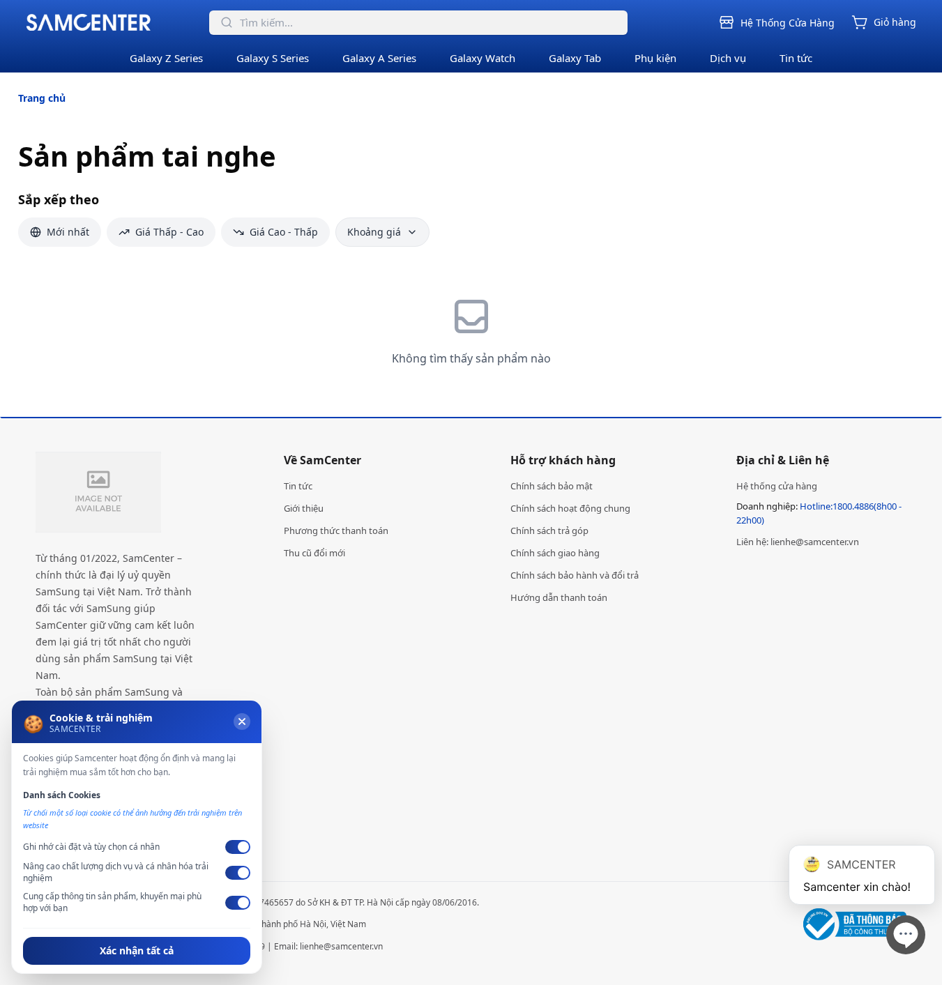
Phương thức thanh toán (336, 530)
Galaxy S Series (272, 58)
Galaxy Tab (575, 58)
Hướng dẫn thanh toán (558, 597)
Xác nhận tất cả (137, 950)
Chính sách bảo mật (551, 486)
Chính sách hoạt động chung (570, 508)
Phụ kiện (655, 58)
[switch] (237, 847)
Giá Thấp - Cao (169, 231)
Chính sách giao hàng (555, 553)
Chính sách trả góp (549, 530)
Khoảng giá (374, 231)
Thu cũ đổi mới (314, 553)
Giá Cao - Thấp (284, 231)
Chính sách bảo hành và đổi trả (574, 575)
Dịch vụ (728, 58)
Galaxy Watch (482, 58)
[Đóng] (242, 721)
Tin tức (796, 58)
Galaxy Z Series (166, 58)
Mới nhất (68, 231)
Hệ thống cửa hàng (776, 486)
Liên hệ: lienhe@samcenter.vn (797, 541)
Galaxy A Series (379, 58)
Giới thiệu (304, 508)
